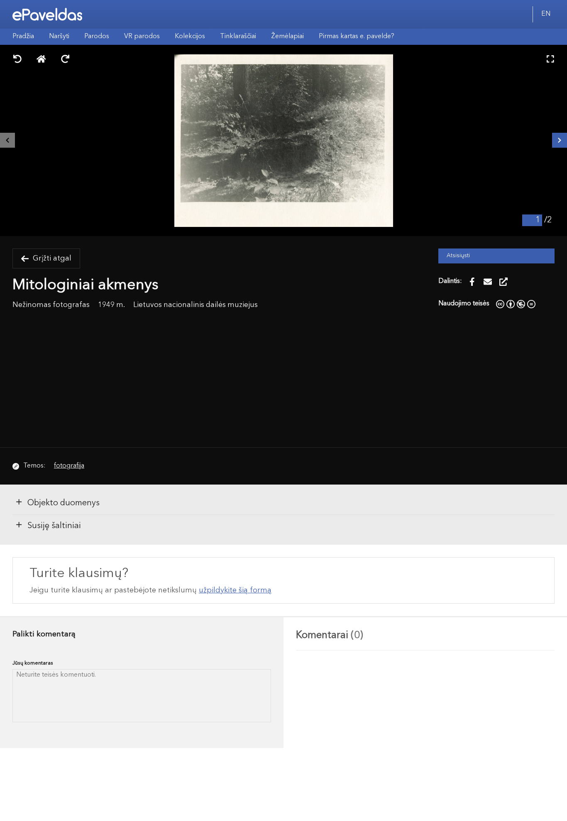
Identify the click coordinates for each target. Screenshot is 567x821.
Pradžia (23, 36)
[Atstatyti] (41, 59)
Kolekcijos (190, 36)
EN (545, 14)
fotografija (69, 466)
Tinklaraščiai (238, 36)
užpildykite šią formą (235, 590)
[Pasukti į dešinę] (65, 59)
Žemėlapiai (287, 36)
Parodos (96, 36)
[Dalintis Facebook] (472, 281)
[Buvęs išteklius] (7, 140)
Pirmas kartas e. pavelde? (356, 36)
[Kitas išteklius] (559, 140)
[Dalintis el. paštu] (488, 281)
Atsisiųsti (458, 255)
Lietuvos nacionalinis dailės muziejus (195, 305)
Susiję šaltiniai (54, 526)
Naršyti (59, 36)
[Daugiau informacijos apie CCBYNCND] (515, 303)
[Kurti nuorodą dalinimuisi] (503, 281)
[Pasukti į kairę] (17, 59)
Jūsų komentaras (32, 663)
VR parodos (142, 36)
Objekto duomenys (63, 503)
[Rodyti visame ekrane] (550, 59)
